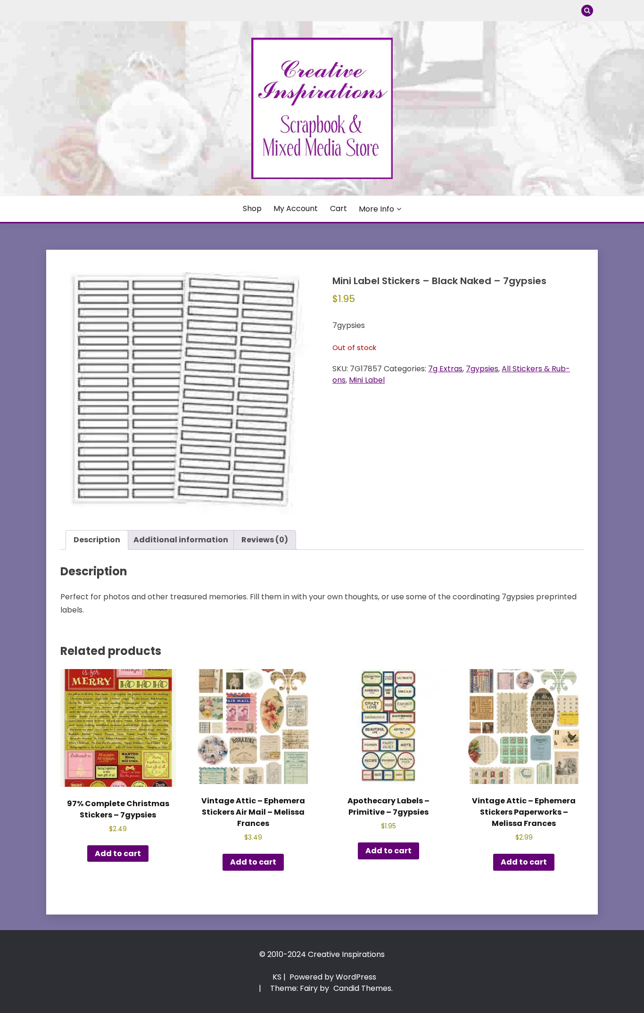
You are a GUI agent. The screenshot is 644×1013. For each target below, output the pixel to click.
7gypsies (482, 368)
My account (295, 208)
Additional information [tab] (180, 539)
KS (276, 977)
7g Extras (445, 368)
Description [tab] (97, 539)
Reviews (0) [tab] (264, 539)
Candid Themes (362, 988)
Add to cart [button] (118, 853)
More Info (376, 209)
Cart (338, 208)
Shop (252, 208)
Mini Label (367, 380)
